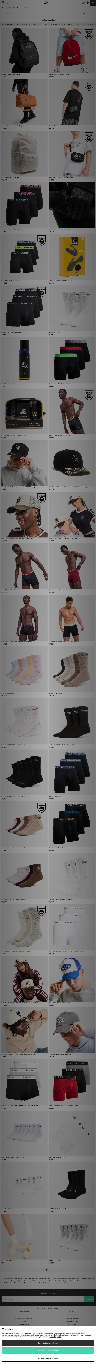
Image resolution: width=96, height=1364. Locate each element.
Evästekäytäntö (55, 1337)
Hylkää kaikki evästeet (48, 1358)
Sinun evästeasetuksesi (48, 1343)
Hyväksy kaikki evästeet (48, 1351)
